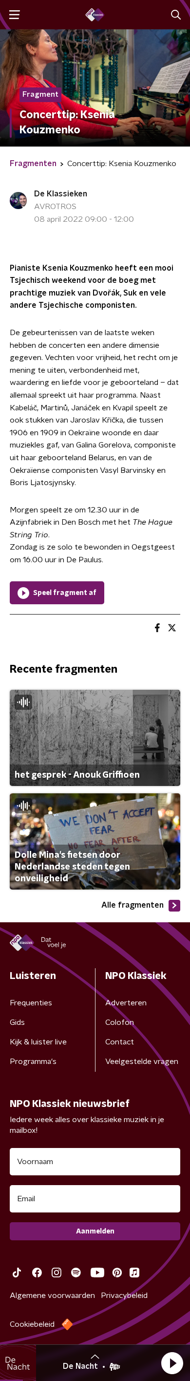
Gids (17, 1022)
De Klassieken (60, 194)
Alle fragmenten (132, 905)
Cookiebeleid (32, 1324)
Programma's (33, 1061)
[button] (172, 1363)
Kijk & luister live (38, 1042)
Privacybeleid (124, 1295)
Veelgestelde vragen (141, 1061)
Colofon (119, 1022)
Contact (119, 1042)
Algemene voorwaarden (52, 1295)
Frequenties (31, 1003)
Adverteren (126, 1003)
